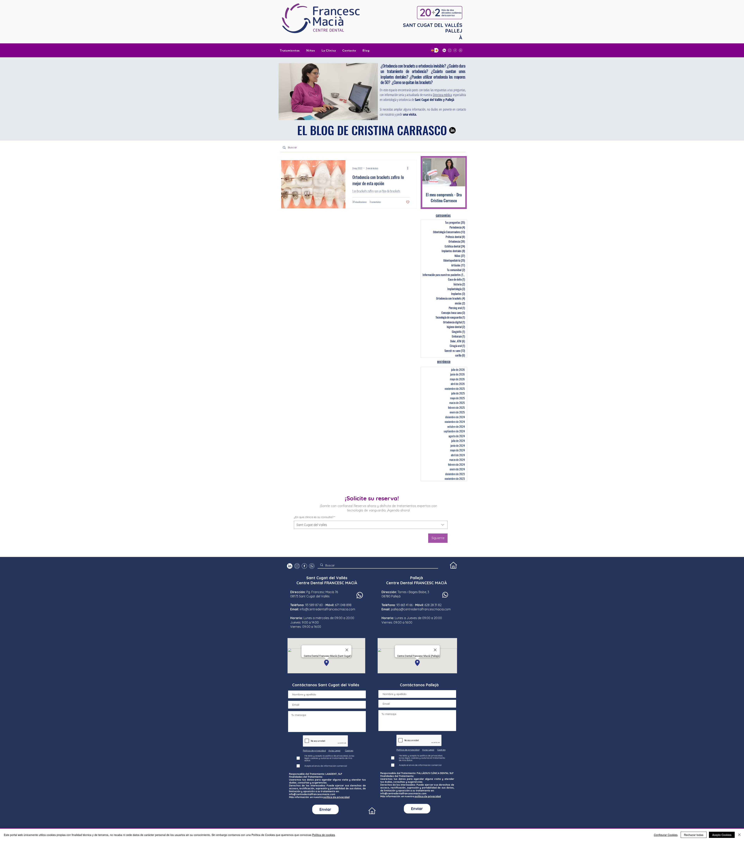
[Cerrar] (739, 835)
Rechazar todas (693, 835)
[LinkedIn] (444, 50)
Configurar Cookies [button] (666, 835)
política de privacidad (336, 797)
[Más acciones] (409, 168)
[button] (329, 50)
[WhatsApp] (460, 50)
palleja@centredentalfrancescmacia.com (421, 609)
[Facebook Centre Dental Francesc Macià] (455, 50)
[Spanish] (432, 50)
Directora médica (442, 94)
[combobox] (371, 525)
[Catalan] (436, 50)
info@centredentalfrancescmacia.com (327, 609)
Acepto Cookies (721, 835)
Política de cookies (323, 835)
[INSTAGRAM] (449, 50)
